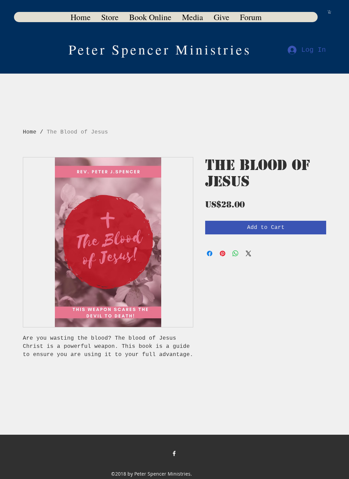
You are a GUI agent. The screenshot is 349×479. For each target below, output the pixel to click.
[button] (330, 12)
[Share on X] (248, 253)
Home (29, 132)
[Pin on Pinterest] (222, 253)
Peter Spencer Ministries (160, 49)
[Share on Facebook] (210, 253)
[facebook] (174, 453)
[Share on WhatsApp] (235, 253)
